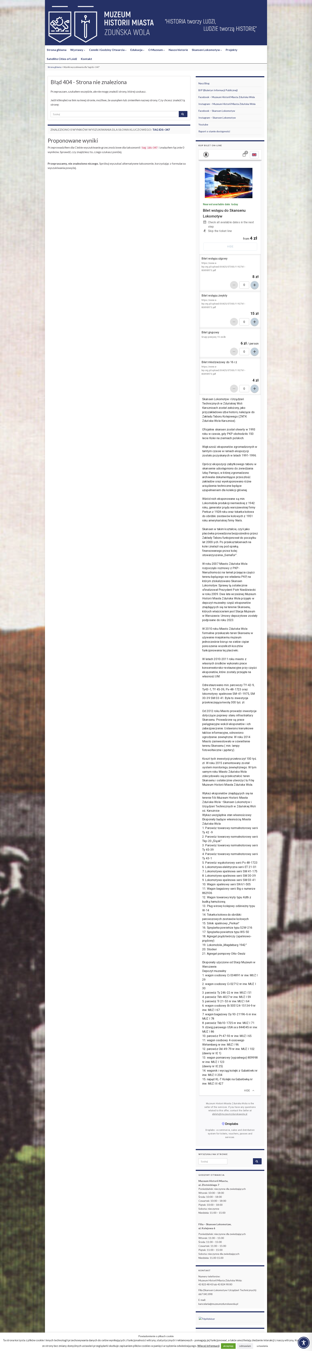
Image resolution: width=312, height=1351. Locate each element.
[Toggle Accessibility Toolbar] (303, 1342)
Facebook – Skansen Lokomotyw (216, 110)
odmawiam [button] (245, 1346)
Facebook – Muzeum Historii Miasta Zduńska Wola (226, 97)
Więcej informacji (208, 1345)
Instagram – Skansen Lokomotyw (217, 117)
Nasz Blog (203, 83)
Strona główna (56, 49)
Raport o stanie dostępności (214, 131)
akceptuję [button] (228, 1346)
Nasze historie (178, 49)
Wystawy (77, 49)
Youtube (203, 124)
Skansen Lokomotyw (206, 49)
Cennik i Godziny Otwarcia (107, 49)
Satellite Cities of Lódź (62, 58)
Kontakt (86, 58)
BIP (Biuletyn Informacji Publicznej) (218, 90)
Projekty (231, 49)
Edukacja (136, 49)
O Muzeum (155, 49)
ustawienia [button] (262, 1346)
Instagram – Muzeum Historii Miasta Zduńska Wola (226, 103)
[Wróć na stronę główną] (156, 24)
